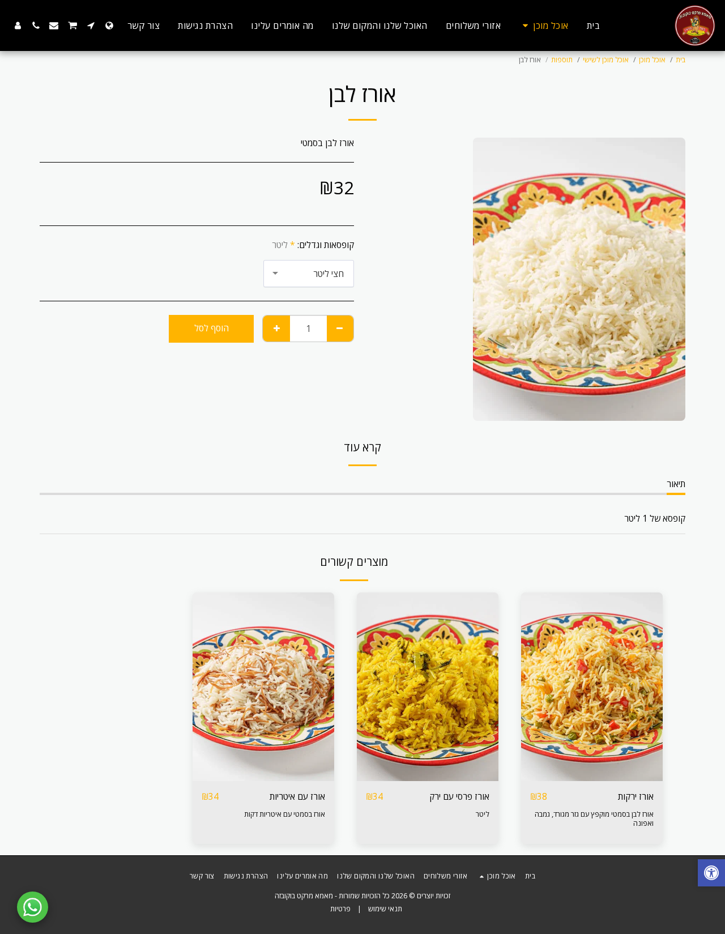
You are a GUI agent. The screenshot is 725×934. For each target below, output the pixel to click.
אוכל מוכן (652, 60)
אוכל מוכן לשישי (606, 60)
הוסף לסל (589, 775)
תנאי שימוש (385, 909)
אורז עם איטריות (297, 796)
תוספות (562, 60)
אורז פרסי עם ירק (459, 796)
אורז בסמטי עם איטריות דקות (284, 814)
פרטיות (340, 909)
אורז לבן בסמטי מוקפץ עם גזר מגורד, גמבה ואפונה (594, 818)
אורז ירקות (636, 796)
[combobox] (308, 273)
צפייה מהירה (592, 754)
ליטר (482, 814)
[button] (91, 25)
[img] (592, 686)
